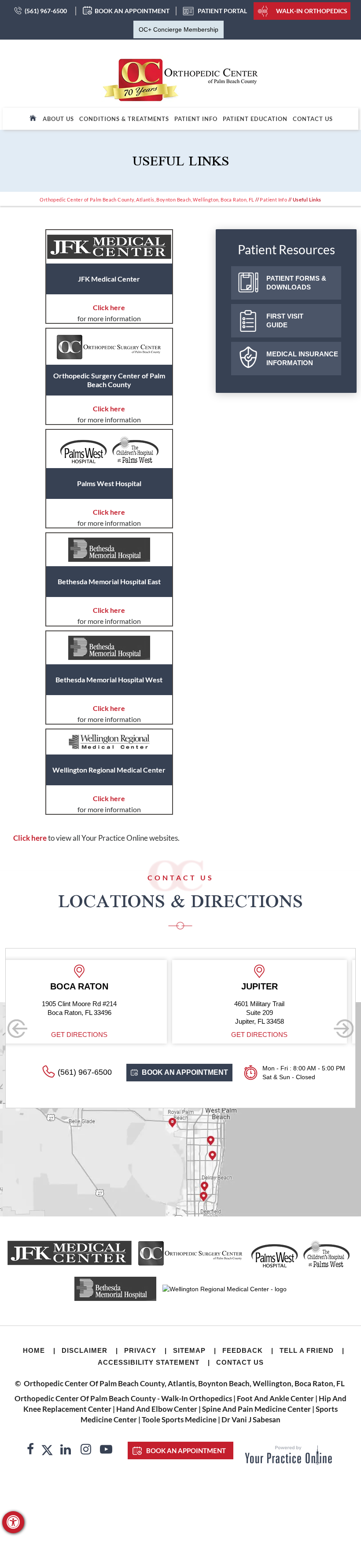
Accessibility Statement (148, 1362)
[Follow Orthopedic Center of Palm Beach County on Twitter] (47, 1450)
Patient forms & (296, 283)
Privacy (140, 1350)
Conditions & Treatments (124, 118)
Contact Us (313, 118)
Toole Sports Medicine (179, 1419)
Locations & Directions (180, 900)
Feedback (242, 1350)
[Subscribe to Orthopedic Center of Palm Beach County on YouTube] (106, 1450)
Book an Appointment (132, 11)
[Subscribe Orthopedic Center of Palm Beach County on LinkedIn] (65, 1450)
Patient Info (195, 118)
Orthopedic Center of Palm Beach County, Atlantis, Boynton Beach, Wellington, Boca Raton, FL (147, 199)
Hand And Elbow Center (156, 1409)
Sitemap (189, 1350)
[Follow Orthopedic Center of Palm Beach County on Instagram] (85, 1450)
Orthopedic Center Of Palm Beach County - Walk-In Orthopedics (123, 1398)
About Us (58, 118)
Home (34, 1350)
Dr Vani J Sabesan (250, 1419)
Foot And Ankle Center (275, 1398)
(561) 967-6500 (46, 11)
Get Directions (58, 1034)
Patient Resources (286, 249)
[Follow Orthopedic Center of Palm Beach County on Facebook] (30, 1450)
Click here (109, 307)
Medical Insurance (302, 358)
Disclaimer (84, 1350)
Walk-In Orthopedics (311, 11)
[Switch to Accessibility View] (13, 1522)
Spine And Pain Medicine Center (256, 1409)
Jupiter (238, 986)
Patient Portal (222, 11)
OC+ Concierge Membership (178, 29)
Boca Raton (58, 986)
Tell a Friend (307, 1350)
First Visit (284, 320)
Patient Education (255, 118)
